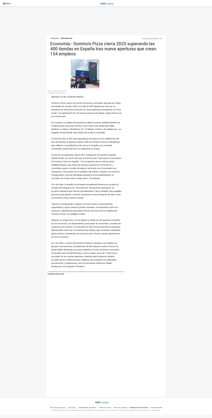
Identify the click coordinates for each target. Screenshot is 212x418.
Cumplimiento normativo (87, 407)
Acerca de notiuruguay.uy (58, 408)
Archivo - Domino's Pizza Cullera (57, 91)
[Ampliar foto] (85, 87)
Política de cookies (105, 408)
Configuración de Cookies (138, 407)
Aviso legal (71, 408)
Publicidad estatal (156, 408)
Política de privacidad (120, 408)
